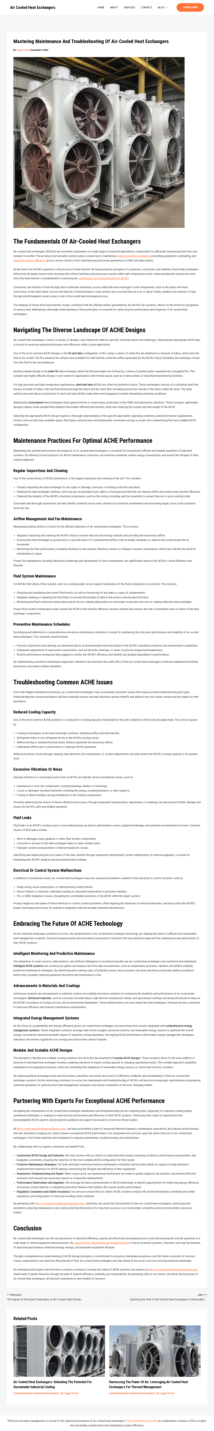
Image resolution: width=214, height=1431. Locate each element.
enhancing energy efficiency (29, 260)
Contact (146, 7)
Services (129, 7)
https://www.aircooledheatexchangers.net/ (41, 1128)
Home (101, 7)
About (114, 7)
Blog (161, 7)
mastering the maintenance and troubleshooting (101, 1242)
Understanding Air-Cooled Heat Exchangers (36, 1393)
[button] (165, 8)
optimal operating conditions (133, 256)
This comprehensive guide (141, 1420)
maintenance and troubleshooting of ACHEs (103, 278)
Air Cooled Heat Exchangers (32, 7)
